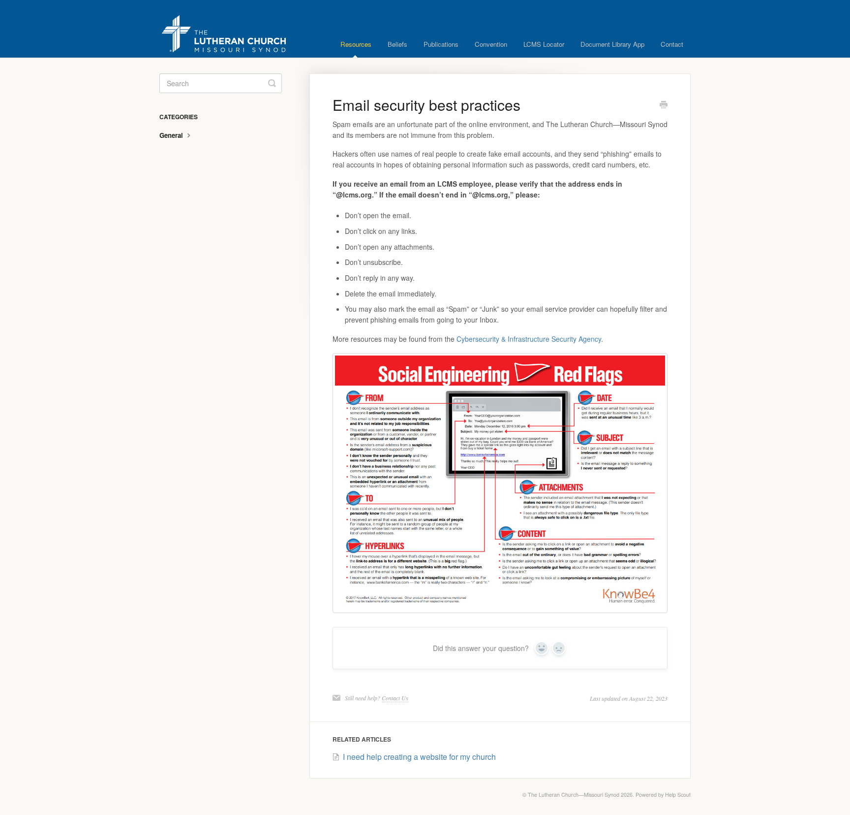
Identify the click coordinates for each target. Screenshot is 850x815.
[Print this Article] (664, 105)
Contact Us (395, 698)
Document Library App (612, 44)
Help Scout (678, 794)
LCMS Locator (543, 44)
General (172, 135)
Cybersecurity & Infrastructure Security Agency (528, 339)
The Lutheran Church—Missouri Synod (573, 794)
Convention (491, 44)
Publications (441, 44)
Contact (672, 44)
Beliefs (397, 44)
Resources (355, 44)
